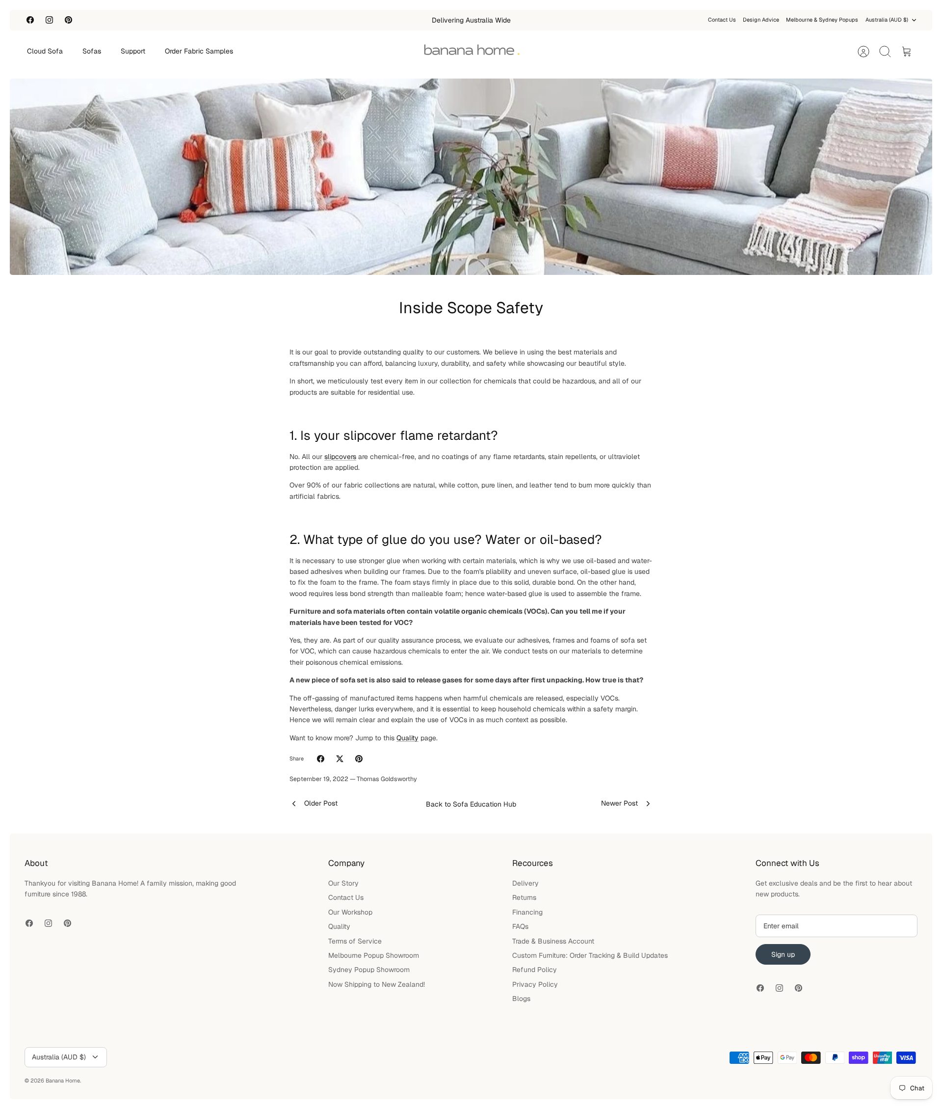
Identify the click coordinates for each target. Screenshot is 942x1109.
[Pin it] (358, 758)
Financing (527, 912)
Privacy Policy (535, 984)
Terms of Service (355, 941)
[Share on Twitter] (339, 758)
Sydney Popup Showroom (369, 969)
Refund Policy (534, 969)
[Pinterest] (68, 20)
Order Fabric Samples (199, 51)
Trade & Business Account (553, 941)
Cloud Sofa (45, 51)
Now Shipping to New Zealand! (376, 984)
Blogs (521, 998)
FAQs (520, 926)
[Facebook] (30, 20)
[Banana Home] (471, 51)
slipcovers (340, 456)
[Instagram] (49, 20)
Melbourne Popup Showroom (373, 955)
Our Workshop (350, 912)
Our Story (343, 883)
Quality (407, 737)
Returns (524, 897)
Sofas (91, 51)
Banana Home (63, 1080)
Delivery (525, 883)
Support (133, 51)
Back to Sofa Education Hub (471, 804)
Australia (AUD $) (886, 19)
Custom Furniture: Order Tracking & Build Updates (590, 955)
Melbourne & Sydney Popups (822, 19)
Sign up (783, 954)
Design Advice (761, 19)
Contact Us (722, 19)
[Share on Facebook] (320, 758)
